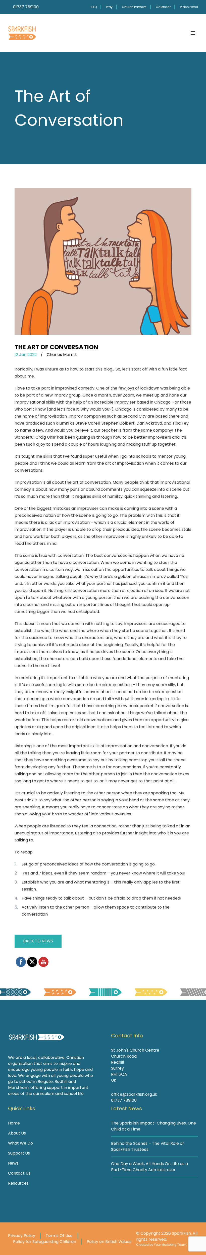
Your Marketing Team (170, 1244)
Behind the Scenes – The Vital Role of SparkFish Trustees (147, 1146)
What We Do (20, 1143)
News (13, 1163)
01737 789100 (124, 1100)
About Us (17, 1133)
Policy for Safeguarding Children (44, 1241)
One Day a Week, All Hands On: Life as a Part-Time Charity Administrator (149, 1167)
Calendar (163, 7)
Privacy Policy (21, 1235)
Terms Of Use (59, 1235)
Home (14, 1123)
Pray (109, 7)
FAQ (94, 7)
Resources (18, 1183)
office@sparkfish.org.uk (134, 1094)
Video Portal (189, 7)
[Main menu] (193, 33)
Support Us (19, 1153)
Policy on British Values (109, 1241)
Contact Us (19, 1173)
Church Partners (134, 7)
